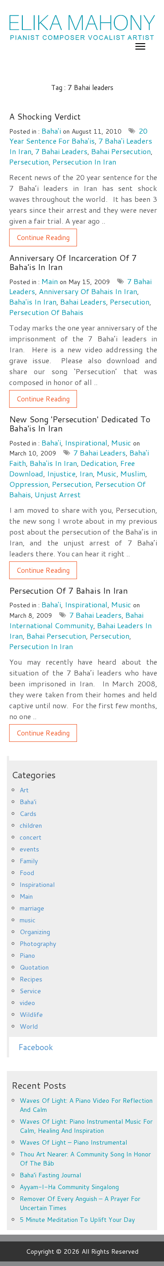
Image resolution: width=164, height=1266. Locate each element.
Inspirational (86, 442)
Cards (28, 813)
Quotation (34, 967)
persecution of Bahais (46, 312)
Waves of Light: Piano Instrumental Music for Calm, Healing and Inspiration (86, 1126)
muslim (132, 473)
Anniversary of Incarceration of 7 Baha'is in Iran (73, 262)
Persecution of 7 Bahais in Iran (68, 590)
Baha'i (51, 130)
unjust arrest (58, 494)
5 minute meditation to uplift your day (77, 1219)
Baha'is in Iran (32, 301)
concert (30, 837)
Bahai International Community (76, 620)
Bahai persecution (121, 151)
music (121, 442)
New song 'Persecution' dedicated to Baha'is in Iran (79, 423)
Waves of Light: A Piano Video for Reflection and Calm (86, 1105)
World (29, 1026)
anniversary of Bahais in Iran (88, 291)
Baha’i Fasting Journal (50, 1175)
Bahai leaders (83, 301)
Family (29, 861)
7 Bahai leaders (61, 151)
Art (24, 790)
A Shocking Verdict (45, 116)
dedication (99, 463)
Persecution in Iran (84, 161)
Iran (86, 473)
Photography (38, 943)
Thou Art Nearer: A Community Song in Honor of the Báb (85, 1159)
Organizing (35, 931)
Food (27, 872)
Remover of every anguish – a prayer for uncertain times (80, 1203)
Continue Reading (43, 237)
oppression (28, 484)
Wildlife (31, 1014)
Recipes (31, 979)
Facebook (35, 1047)
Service (30, 991)
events (29, 849)
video (27, 1002)
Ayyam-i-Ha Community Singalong (69, 1186)
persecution (29, 161)
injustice (61, 473)
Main (49, 281)
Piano (27, 955)
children (31, 825)
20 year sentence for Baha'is (78, 135)
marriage (32, 908)
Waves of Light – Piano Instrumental (73, 1142)
